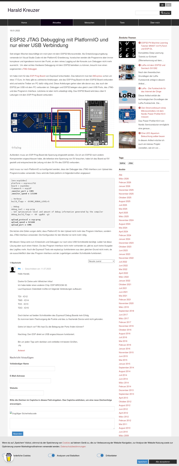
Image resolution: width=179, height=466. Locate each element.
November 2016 (126, 325)
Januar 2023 (124, 254)
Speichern (142, 461)
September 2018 (126, 310)
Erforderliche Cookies (21, 455)
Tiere (122, 22)
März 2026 (124, 178)
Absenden (17, 433)
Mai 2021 (123, 295)
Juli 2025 (123, 204)
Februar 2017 (125, 322)
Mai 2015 (123, 359)
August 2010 (124, 427)
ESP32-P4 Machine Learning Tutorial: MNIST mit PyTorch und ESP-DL (154, 45)
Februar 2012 (125, 420)
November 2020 (126, 303)
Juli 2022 (123, 261)
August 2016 (124, 333)
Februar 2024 (125, 235)
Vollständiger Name (19, 363)
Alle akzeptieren (163, 461)
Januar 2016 (124, 348)
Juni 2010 (123, 431)
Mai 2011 (123, 424)
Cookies (66, 442)
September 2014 (126, 367)
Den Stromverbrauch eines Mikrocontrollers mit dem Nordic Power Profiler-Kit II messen (153, 112)
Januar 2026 (124, 186)
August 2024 (124, 223)
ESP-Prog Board (37, 75)
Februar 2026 (125, 182)
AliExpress (97, 75)
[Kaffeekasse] (9, 457)
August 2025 (124, 201)
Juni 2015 (123, 356)
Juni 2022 (123, 265)
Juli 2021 (123, 288)
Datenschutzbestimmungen (73, 446)
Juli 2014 (123, 374)
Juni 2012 (123, 409)
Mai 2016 (123, 340)
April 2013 (123, 397)
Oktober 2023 (125, 246)
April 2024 (123, 231)
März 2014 (124, 382)
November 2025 (126, 193)
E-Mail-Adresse (17, 375)
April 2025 (123, 212)
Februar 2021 (125, 299)
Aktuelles (57, 22)
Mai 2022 (123, 269)
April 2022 (123, 272)
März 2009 (124, 435)
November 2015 (126, 352)
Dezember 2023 (126, 242)
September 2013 (126, 393)
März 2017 (124, 318)
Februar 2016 (125, 344)
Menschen (89, 22)
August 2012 (124, 405)
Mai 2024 (123, 227)
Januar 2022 (124, 280)
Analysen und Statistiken (68, 455)
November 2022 (126, 257)
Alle (120, 174)
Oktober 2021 (125, 284)
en (168, 4)
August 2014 (124, 371)
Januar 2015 (124, 363)
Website (14, 387)
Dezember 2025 (126, 189)
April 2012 (123, 412)
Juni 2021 (123, 291)
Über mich (155, 22)
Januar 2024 (124, 238)
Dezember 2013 (126, 390)
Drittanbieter (111, 455)
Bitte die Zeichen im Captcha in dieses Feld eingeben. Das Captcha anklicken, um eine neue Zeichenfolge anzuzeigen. (61, 401)
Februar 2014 (125, 386)
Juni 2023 (123, 250)
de (162, 4)
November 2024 (126, 220)
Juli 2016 (123, 337)
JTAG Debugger (29, 68)
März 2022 (124, 276)
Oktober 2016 (125, 329)
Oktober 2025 (125, 197)
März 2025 (124, 216)
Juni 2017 (123, 314)
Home (24, 22)
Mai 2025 (123, 208)
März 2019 (124, 306)
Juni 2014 (123, 378)
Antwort (21, 350)
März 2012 (124, 416)
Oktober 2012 (125, 401)
